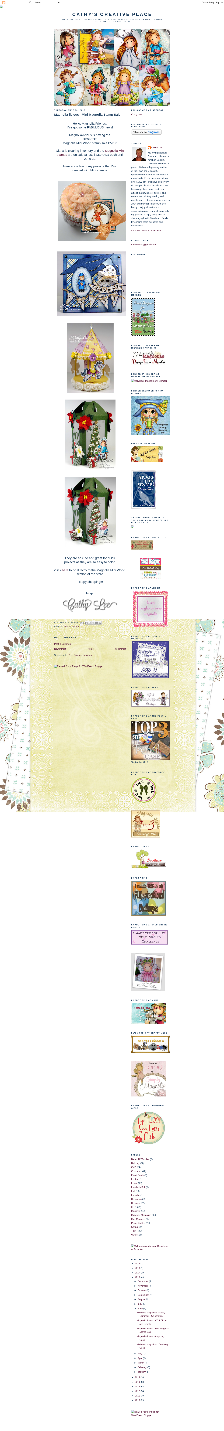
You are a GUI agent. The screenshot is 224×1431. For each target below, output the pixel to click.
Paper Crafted (138, 1223)
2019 (138, 1263)
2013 (138, 1386)
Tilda (133, 1231)
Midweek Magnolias (141, 1215)
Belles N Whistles (140, 1159)
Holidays (135, 1203)
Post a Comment (62, 644)
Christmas (136, 1171)
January (142, 1372)
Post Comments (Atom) (80, 655)
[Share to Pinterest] (100, 623)
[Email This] (86, 623)
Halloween (136, 1199)
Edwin (134, 1183)
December (143, 1281)
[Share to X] (93, 623)
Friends (135, 1195)
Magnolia (135, 1211)
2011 (138, 1395)
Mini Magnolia (72, 626)
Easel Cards (137, 1175)
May (140, 1353)
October (142, 1290)
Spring (134, 1227)
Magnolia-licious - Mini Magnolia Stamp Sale (87, 114)
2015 (138, 1377)
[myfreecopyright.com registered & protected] (150, 1249)
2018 (138, 1268)
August (142, 1299)
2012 (138, 1391)
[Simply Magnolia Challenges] (150, 677)
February (142, 1367)
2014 (138, 1382)
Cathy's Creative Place (112, 14)
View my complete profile (146, 230)
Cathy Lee (136, 114)
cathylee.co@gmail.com (143, 244)
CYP (133, 1167)
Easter (134, 1179)
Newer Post (60, 649)
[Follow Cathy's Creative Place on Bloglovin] (146, 133)
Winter (134, 1235)
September (143, 1295)
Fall (133, 1191)
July (140, 1304)
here (65, 570)
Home (91, 649)
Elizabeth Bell (138, 1187)
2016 (138, 1277)
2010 (138, 1400)
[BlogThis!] (90, 623)
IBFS (133, 1207)
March (141, 1362)
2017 (138, 1272)
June (140, 1308)
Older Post (120, 649)
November (143, 1286)
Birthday (135, 1163)
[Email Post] (82, 622)
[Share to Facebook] (96, 623)
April (140, 1358)
